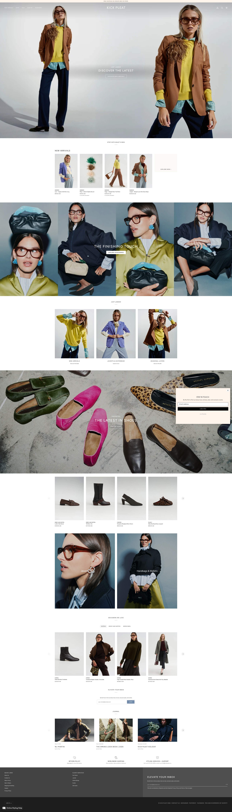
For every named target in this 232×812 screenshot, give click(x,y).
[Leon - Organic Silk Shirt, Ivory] (66, 171)
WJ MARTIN (60, 747)
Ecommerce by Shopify (219, 803)
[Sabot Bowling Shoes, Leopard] (162, 498)
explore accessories (116, 252)
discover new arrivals (116, 76)
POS (206, 803)
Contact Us (7, 778)
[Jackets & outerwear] (116, 333)
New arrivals (62, 151)
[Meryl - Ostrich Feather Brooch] (91, 171)
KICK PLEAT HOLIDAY (147, 747)
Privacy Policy (175, 788)
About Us (7, 775)
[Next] (183, 498)
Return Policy (8, 780)
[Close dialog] (227, 390)
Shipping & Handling (9, 785)
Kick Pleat (163, 803)
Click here (69, 763)
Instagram (184, 803)
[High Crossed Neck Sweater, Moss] (131, 654)
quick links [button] (9, 772)
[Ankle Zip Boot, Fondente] (69, 654)
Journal (74, 778)
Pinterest (192, 803)
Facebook (200, 803)
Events (74, 783)
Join (130, 702)
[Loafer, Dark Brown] (69, 498)
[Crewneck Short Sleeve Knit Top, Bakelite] (162, 654)
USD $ (8, 803)
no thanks (203, 414)
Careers (6, 788)
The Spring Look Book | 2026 (109, 747)
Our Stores (74, 775)
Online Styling (75, 780)
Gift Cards (74, 785)
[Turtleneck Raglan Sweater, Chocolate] (100, 654)
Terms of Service (185, 788)
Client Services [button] (78, 772)
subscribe (203, 409)
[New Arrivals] (74, 333)
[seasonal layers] (157, 333)
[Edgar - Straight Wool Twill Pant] (116, 171)
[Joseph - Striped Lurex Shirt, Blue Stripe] (141, 171)
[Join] (225, 784)
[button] (17, 7)
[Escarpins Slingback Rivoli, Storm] (131, 498)
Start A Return (8, 783)
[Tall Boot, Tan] (100, 498)
